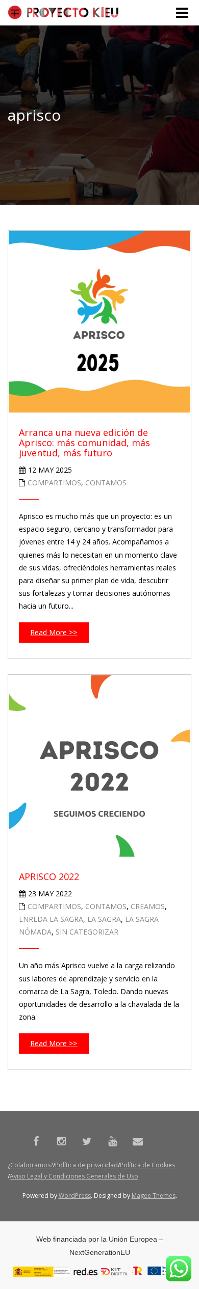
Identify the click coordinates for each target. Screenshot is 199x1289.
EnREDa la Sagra (51, 919)
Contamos (106, 482)
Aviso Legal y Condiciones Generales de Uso (74, 1176)
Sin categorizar (87, 932)
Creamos (148, 906)
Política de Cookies (147, 1165)
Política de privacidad (86, 1165)
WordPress (75, 1195)
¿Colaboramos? (30, 1165)
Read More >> (53, 632)
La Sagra (104, 919)
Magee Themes (154, 1195)
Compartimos (54, 482)
